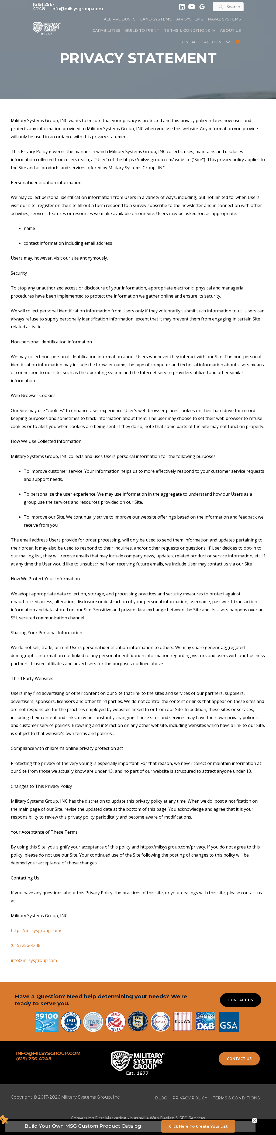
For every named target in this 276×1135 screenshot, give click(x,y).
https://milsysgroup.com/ (36, 930)
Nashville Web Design (152, 1118)
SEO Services (192, 1118)
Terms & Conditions (187, 30)
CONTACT (189, 42)
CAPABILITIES (106, 30)
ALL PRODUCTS (120, 19)
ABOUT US (230, 30)
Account (214, 42)
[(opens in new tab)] (229, 1021)
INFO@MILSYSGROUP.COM (48, 1053)
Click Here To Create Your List (198, 1126)
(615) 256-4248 (43, 6)
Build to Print (142, 30)
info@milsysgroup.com (77, 8)
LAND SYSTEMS (156, 19)
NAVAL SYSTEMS (224, 19)
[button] (214, 30)
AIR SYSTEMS (189, 19)
